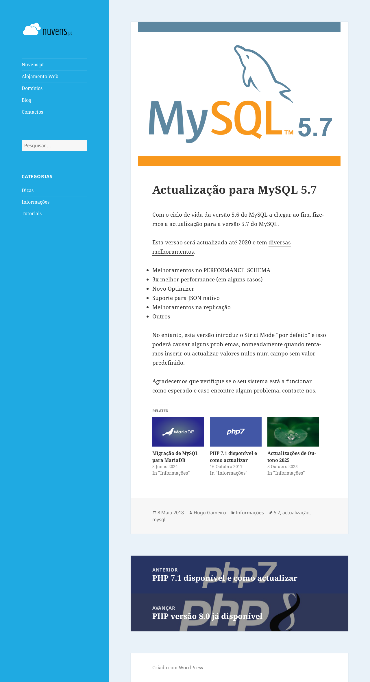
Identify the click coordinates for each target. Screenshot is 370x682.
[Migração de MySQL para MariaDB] (178, 431)
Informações (35, 202)
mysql (158, 519)
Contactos (32, 112)
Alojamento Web (40, 76)
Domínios (32, 88)
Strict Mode (260, 335)
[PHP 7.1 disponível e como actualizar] (236, 431)
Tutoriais (32, 213)
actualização (296, 512)
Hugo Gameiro (210, 512)
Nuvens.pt (33, 64)
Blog (26, 100)
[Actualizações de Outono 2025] (293, 431)
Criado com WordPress (177, 667)
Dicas (28, 190)
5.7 (277, 512)
